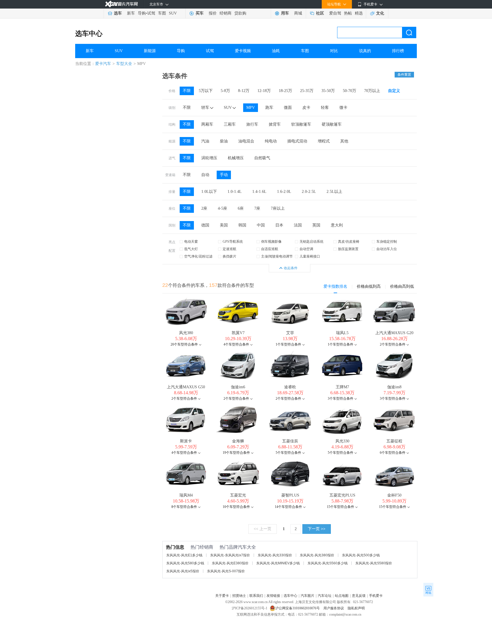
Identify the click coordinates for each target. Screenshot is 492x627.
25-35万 (306, 91)
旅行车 (252, 124)
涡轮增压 (209, 158)
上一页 (262, 529)
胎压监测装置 (348, 249)
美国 (224, 225)
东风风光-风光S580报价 (373, 563)
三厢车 (230, 124)
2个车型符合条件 (392, 344)
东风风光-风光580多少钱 (185, 563)
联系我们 (256, 596)
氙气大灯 (191, 249)
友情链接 (273, 596)
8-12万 (243, 91)
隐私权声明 (356, 608)
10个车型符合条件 (236, 507)
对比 (334, 51)
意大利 (337, 225)
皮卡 (306, 107)
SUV (173, 13)
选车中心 (88, 33)
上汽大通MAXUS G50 (186, 387)
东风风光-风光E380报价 (230, 563)
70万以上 (372, 91)
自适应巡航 (269, 249)
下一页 (316, 529)
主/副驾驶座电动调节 (277, 256)
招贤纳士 (239, 596)
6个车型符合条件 (392, 453)
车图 (162, 13)
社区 (320, 13)
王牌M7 (342, 387)
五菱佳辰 (290, 441)
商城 (298, 13)
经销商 (225, 13)
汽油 (205, 141)
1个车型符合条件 (288, 344)
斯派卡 (186, 441)
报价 (213, 13)
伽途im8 (394, 387)
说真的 (365, 51)
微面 (288, 107)
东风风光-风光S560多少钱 (328, 563)
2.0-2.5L (309, 191)
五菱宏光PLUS (342, 495)
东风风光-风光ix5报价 (182, 571)
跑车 (269, 107)
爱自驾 (335, 13)
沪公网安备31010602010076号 (298, 608)
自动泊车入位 (386, 249)
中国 (261, 225)
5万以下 (206, 91)
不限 (187, 91)
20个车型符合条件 (184, 344)
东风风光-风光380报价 (317, 555)
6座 (241, 208)
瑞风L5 (342, 333)
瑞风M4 (186, 495)
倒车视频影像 (271, 242)
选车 (118, 13)
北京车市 (156, 4)
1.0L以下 (209, 191)
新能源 (150, 51)
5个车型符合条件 (288, 453)
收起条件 (291, 268)
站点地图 (341, 596)
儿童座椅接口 (310, 256)
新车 (131, 13)
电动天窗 (191, 242)
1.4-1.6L (259, 191)
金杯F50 (394, 495)
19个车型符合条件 (236, 453)
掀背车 (275, 124)
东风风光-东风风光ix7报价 (230, 555)
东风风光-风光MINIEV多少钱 (278, 563)
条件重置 (404, 75)
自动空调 (306, 249)
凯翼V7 (238, 333)
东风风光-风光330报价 (275, 555)
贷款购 (240, 13)
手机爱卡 (376, 596)
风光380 (186, 333)
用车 (285, 13)
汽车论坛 (324, 596)
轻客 (325, 107)
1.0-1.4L (234, 191)
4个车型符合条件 (236, 344)
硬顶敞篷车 (332, 124)
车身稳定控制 (386, 242)
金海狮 (238, 441)
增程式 (324, 141)
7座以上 (278, 208)
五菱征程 (394, 441)
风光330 (342, 441)
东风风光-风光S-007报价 (226, 571)
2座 (204, 208)
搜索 (409, 32)
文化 (380, 13)
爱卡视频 (243, 51)
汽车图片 (307, 596)
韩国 (242, 225)
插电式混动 (297, 141)
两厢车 (207, 124)
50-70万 (349, 91)
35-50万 (328, 91)
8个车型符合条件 (184, 507)
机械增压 (236, 158)
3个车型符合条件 (340, 399)
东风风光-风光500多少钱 (361, 555)
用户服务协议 (334, 608)
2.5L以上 (334, 191)
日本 (279, 225)
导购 (142, 13)
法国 (298, 225)
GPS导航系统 (233, 242)
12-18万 (264, 91)
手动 (224, 175)
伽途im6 (238, 387)
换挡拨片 (229, 256)
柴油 (224, 141)
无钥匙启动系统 (311, 242)
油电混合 (246, 141)
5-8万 (225, 91)
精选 (359, 13)
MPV (250, 107)
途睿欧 (290, 387)
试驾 (151, 13)
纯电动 (271, 141)
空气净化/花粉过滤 (198, 256)
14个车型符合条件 (288, 507)
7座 (257, 208)
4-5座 (222, 208)
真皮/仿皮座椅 (348, 242)
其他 (344, 141)
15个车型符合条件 (340, 507)
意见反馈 (359, 596)
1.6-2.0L (284, 191)
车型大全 (124, 64)
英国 (316, 225)
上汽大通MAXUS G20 (394, 333)
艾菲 (290, 333)
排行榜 (398, 51)
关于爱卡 (222, 596)
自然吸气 (262, 158)
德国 (205, 225)
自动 (205, 175)
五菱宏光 (238, 495)
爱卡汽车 (103, 64)
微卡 (343, 107)
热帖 (348, 13)
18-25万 (285, 91)
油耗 (276, 51)
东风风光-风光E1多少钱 (184, 555)
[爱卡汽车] (121, 4)
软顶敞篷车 (301, 124)
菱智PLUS (290, 495)
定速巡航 (229, 249)
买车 (200, 13)
